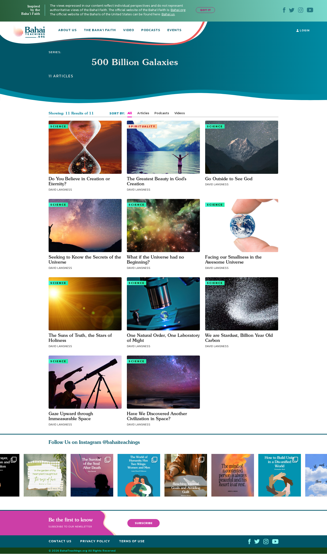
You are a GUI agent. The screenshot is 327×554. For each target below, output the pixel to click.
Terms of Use (132, 541)
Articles (143, 113)
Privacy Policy (95, 541)
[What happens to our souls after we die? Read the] (92, 475)
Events (174, 30)
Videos (179, 113)
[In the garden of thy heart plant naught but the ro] (45, 475)
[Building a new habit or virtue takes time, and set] (187, 475)
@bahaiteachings (121, 442)
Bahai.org (178, 9)
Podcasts (150, 30)
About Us (67, 30)
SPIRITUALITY (142, 126)
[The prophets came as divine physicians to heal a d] (281, 475)
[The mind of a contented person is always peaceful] (234, 475)
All (129, 113)
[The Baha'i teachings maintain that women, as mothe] (141, 475)
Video (128, 30)
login (304, 30)
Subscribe (143, 523)
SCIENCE (58, 126)
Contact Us (60, 541)
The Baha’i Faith (100, 30)
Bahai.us (168, 14)
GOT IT (205, 10)
